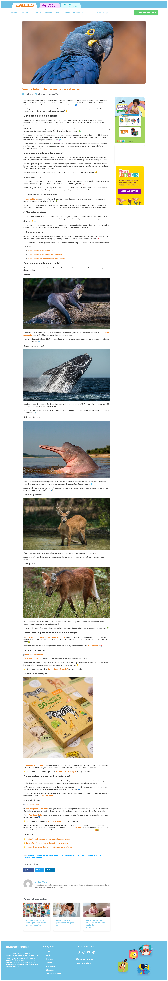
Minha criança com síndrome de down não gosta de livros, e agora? (96, 923)
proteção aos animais (32, 858)
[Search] (121, 13)
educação (58, 855)
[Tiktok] (83, 952)
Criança (29, 13)
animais (31, 855)
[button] (28, 870)
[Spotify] (93, 952)
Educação (59, 13)
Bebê (21, 13)
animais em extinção (44, 855)
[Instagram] (78, 952)
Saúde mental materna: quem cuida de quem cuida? (66, 922)
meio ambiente (88, 855)
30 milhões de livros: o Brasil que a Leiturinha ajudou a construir (36, 922)
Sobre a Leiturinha (72, 13)
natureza (99, 855)
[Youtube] (88, 952)
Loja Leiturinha (83, 963)
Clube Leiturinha (84, 959)
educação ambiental (72, 855)
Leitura (14, 13)
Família (38, 13)
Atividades (47, 13)
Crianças (49, 959)
